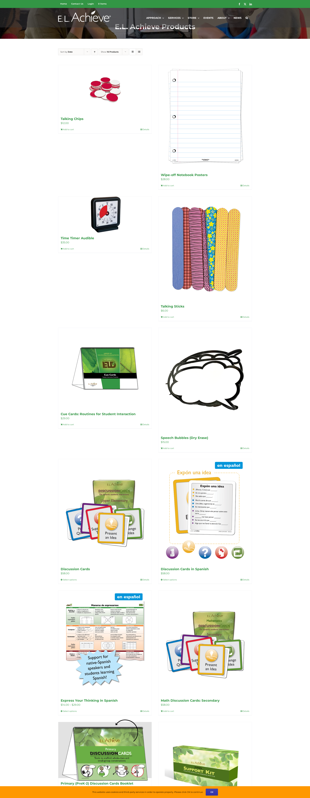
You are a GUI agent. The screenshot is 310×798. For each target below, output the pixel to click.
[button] (247, 17)
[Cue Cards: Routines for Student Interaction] (105, 368)
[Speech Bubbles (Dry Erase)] (205, 380)
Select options (70, 579)
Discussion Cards (75, 569)
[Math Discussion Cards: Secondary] (205, 643)
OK (211, 792)
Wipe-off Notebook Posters (184, 175)
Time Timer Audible (77, 238)
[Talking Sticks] (205, 248)
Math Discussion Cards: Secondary (190, 700)
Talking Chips (72, 119)
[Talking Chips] (105, 89)
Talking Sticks (172, 306)
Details (146, 129)
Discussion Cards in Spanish (185, 569)
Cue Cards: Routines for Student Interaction (98, 414)
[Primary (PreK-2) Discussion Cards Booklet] (105, 750)
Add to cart (68, 129)
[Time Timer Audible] (105, 214)
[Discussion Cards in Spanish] (205, 511)
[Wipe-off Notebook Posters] (205, 117)
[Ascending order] (94, 52)
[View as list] (139, 52)
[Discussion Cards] (105, 511)
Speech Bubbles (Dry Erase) (184, 438)
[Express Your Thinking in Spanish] (105, 643)
